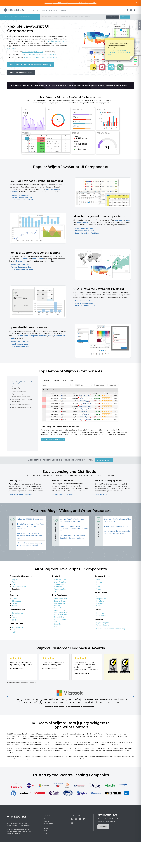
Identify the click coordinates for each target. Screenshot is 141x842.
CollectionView (17, 613)
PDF (13, 630)
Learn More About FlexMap (22, 269)
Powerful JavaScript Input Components (40, 57)
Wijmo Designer (102, 623)
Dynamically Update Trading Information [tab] (22, 401)
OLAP (14, 620)
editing (15, 191)
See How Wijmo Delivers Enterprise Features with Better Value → (119, 52)
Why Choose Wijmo (104, 460)
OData (14, 618)
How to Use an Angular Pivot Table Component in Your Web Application (30, 526)
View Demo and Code (20, 195)
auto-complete (22, 336)
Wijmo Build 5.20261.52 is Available (30, 519)
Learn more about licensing (20, 494)
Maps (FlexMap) (60, 619)
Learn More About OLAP (85, 305)
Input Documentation (19, 344)
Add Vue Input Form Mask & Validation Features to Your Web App (29, 536)
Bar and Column (60, 601)
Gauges (57, 622)
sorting (49, 189)
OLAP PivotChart (60, 615)
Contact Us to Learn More (62, 494)
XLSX (14, 632)
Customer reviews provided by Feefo (22, 682)
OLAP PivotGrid (60, 582)
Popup (99, 582)
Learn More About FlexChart (87, 233)
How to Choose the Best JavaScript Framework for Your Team (117, 532)
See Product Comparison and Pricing (110, 629)
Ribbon (99, 584)
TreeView (100, 589)
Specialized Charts (61, 612)
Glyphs (14, 603)
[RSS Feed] (72, 822)
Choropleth (20, 261)
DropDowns (101, 599)
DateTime (100, 601)
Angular (15, 580)
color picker (33, 336)
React (14, 582)
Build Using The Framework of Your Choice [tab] (22, 383)
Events (14, 599)
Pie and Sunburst (61, 608)
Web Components (19, 587)
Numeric (99, 603)
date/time (43, 336)
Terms (45, 828)
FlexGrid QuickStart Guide (21, 197)
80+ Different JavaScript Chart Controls (40, 55)
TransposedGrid (60, 589)
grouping (56, 189)
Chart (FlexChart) (61, 599)
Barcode (57, 624)
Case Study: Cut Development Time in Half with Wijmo (117, 520)
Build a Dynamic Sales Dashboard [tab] (20, 388)
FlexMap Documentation (21, 267)
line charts (119, 220)
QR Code (57, 626)
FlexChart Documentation (86, 231)
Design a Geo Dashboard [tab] (21, 397)
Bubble (25, 259)
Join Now (103, 826)
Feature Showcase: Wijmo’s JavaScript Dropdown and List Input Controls (74, 528)
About (45, 819)
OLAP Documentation (84, 303)
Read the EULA (101, 494)
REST (14, 615)
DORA (45, 833)
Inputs (98, 596)
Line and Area (59, 603)
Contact (46, 821)
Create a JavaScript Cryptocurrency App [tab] (19, 393)
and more (11, 48)
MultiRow (58, 587)
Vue (13, 584)
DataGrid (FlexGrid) (61, 580)
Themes (15, 606)
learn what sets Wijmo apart (56, 41)
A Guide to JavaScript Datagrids (116, 526)
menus (57, 336)
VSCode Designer (103, 625)
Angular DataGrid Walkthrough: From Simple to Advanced (72, 520)
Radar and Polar (60, 610)
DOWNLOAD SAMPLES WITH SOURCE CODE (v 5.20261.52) (30, 65)
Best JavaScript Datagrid (32, 52)
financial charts (83, 222)
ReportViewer (101, 615)
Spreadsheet (59, 584)
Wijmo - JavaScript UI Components (17, 17)
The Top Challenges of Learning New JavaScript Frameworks (29, 544)
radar (128, 220)
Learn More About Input (20, 346)
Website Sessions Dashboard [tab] (22, 407)
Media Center (48, 823)
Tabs (98, 587)
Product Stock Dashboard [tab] (21, 404)
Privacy (45, 826)
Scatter (57, 606)
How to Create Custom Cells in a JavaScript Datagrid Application (72, 537)
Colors (98, 606)
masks (50, 336)
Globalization (17, 601)
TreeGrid (57, 591)
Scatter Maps (37, 259)
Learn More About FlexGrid (22, 200)
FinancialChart (59, 617)
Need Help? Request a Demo (21, 72)
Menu (98, 580)
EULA (45, 830)
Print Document (18, 627)
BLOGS (63, 10)
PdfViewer (100, 613)
